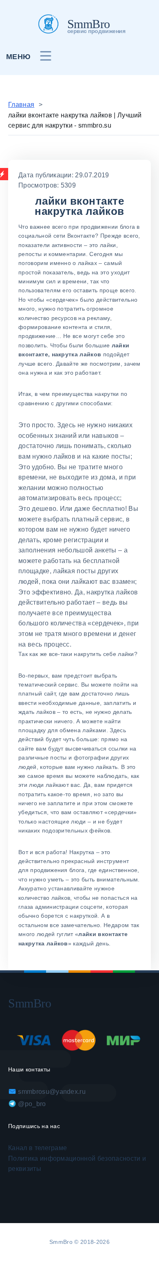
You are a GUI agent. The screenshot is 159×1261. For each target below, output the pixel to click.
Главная (21, 104)
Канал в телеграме (37, 1147)
